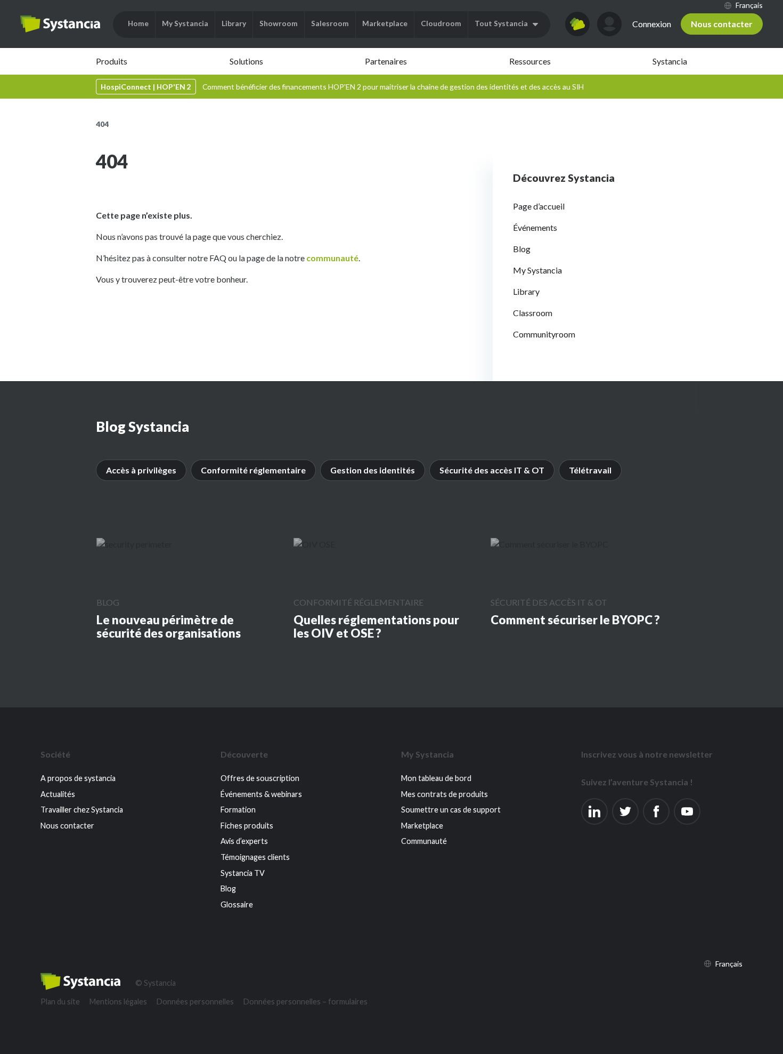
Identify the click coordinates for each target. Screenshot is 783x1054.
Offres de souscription (260, 778)
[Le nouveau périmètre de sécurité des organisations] (134, 544)
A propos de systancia (78, 778)
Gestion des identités (372, 470)
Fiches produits (247, 825)
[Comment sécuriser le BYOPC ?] (549, 544)
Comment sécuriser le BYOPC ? (575, 620)
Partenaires (386, 61)
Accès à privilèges (141, 470)
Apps (577, 24)
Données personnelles (195, 1001)
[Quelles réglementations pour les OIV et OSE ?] (314, 544)
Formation (238, 809)
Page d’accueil (539, 206)
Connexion (651, 24)
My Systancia (537, 270)
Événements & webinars (261, 794)
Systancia (669, 61)
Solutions (246, 61)
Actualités (57, 794)
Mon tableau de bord (436, 778)
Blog (522, 249)
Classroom (532, 313)
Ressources (530, 61)
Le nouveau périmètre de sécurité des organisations (168, 626)
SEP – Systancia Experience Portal (60, 24)
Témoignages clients (255, 857)
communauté (332, 258)
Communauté (424, 841)
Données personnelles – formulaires (305, 1001)
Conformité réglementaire (253, 470)
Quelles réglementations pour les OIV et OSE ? (376, 626)
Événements (535, 227)
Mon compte (609, 24)
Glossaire (237, 904)
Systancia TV (243, 873)
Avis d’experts (244, 841)
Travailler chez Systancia (81, 809)
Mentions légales (118, 1001)
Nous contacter (722, 24)
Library (526, 291)
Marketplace (422, 825)
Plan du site (60, 1001)
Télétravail (590, 470)
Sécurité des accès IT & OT (491, 470)
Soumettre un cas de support (451, 809)
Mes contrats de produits (444, 794)
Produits (111, 61)
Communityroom (544, 334)
